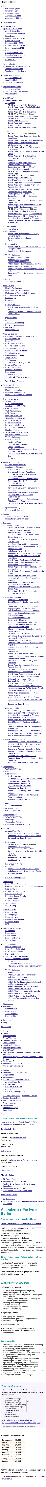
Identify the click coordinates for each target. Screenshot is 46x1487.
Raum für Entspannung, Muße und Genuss (20, 1096)
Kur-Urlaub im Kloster (13, 1087)
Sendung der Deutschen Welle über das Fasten (21, 1224)
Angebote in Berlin (12, 13)
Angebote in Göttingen (14, 18)
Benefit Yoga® (9, 1050)
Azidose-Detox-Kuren (13, 1082)
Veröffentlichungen (10, 1108)
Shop (5, 1022)
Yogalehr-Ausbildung (11, 1045)
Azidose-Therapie (12, 1089)
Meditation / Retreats (11, 1061)
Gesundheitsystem (12, 9)
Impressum (40, 1476)
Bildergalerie (8, 1105)
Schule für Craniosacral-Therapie (16, 1064)
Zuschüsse (7, 1110)
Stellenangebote (9, 1036)
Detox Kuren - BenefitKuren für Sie (16, 1080)
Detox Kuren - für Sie (22, 1122)
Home (5, 6)
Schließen (11, 2)
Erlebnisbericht (9, 1199)
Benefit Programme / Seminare (15, 1072)
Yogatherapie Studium (12, 1048)
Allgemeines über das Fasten (14, 1181)
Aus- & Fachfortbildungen (13, 1066)
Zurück (4, 2)
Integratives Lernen (13, 11)
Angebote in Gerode (13, 16)
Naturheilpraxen (9, 1103)
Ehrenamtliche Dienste (12, 1100)
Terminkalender (9, 1043)
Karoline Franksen (18, 1138)
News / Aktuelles (9, 1038)
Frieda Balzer (16, 1160)
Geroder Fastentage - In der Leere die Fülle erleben (23, 1201)
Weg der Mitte (8, 1075)
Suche (5, 1033)
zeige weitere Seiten (9, 1195)
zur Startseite (6, 1027)
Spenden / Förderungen (12, 1040)
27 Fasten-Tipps (9, 1179)
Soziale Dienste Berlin (12, 1098)
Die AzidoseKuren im (17, 1191)
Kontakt (6, 1070)
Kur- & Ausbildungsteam (15, 1092)
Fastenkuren (10, 1084)
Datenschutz (7, 1479)
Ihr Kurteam (7, 1204)
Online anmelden (8, 1151)
